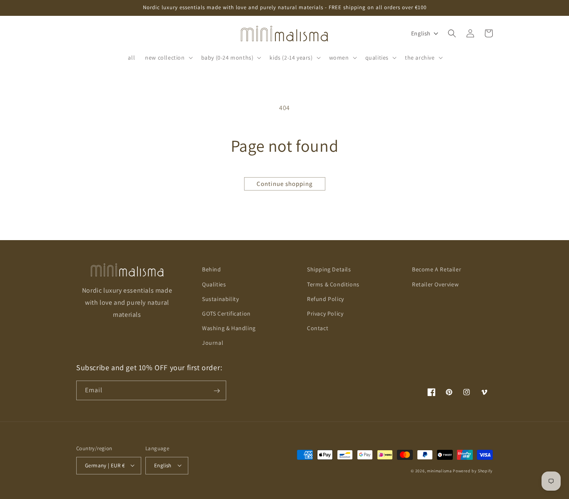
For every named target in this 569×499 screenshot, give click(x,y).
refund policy (325, 298)
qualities (214, 284)
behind (211, 269)
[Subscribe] (216, 391)
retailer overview (435, 284)
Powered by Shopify (473, 470)
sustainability (220, 298)
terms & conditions (333, 284)
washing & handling (229, 328)
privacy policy (325, 313)
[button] (168, 57)
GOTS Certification (226, 313)
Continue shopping (285, 184)
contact (317, 328)
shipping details (329, 269)
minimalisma (439, 470)
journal (212, 342)
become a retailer (436, 269)
